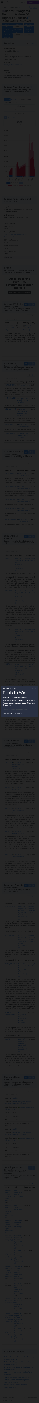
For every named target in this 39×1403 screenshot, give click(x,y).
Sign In (34, 689)
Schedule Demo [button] (19, 713)
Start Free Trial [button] (8, 713)
